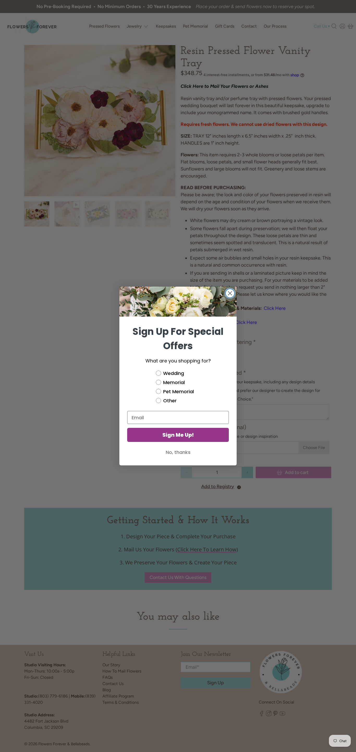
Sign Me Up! (178, 435)
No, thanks (178, 452)
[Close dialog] (230, 293)
